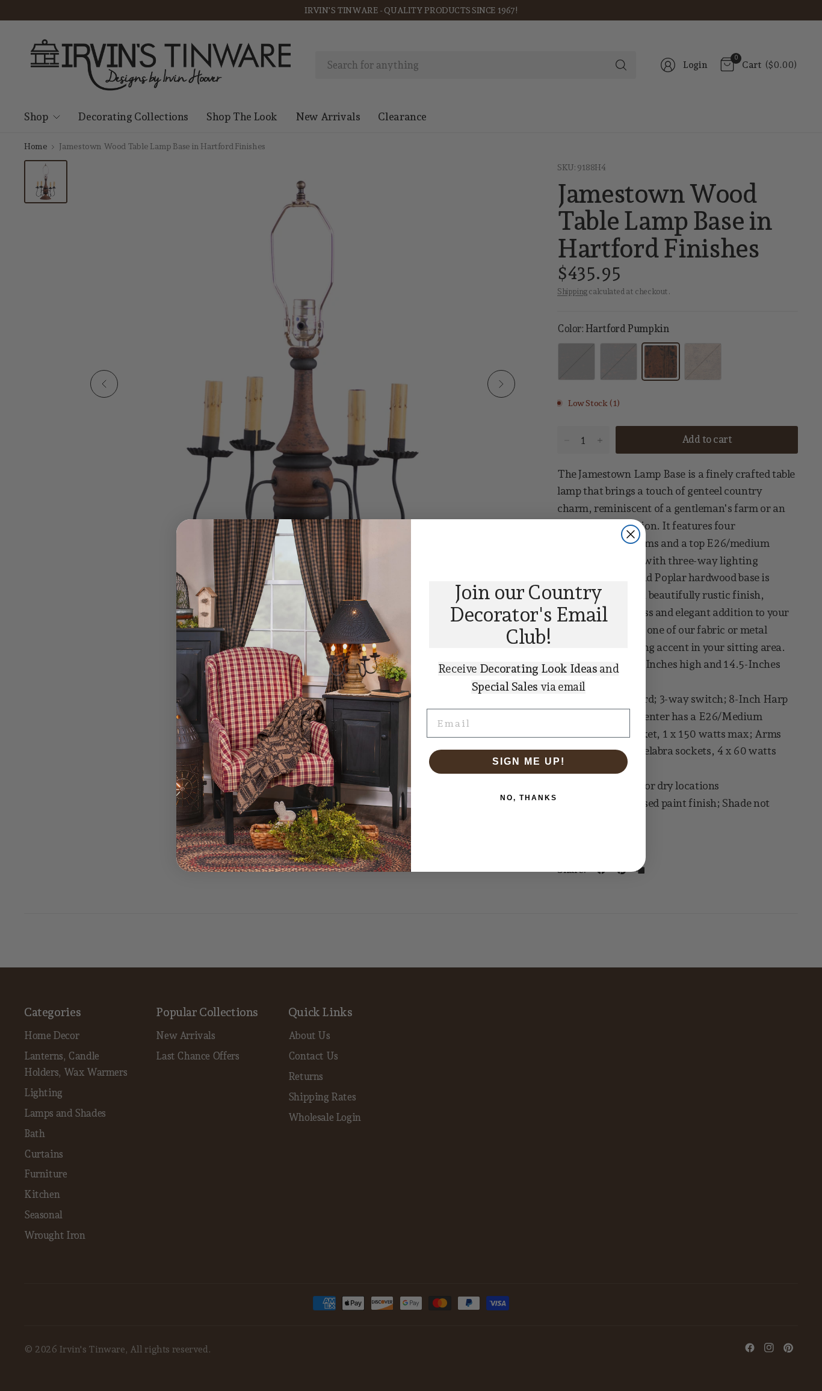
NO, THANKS (528, 798)
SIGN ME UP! (528, 761)
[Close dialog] (631, 534)
